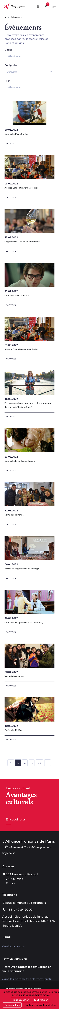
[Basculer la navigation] (54, 8)
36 (39, 762)
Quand (8, 50)
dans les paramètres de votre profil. (27, 979)
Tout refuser (41, 999)
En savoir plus (16, 819)
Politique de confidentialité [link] (40, 1004)
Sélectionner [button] (14, 56)
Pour (7, 81)
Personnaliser (12, 1004)
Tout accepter (20, 999)
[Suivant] (47, 762)
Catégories (11, 65)
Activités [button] (12, 71)
